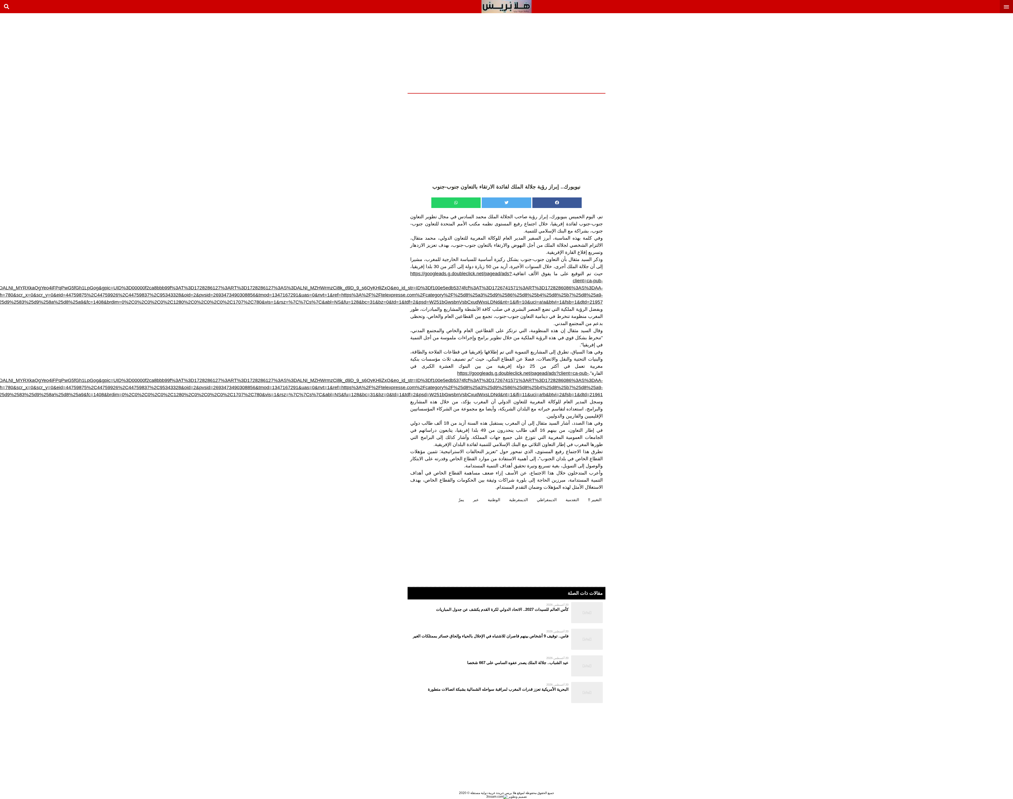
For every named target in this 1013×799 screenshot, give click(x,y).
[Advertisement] (973, 52)
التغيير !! (594, 499)
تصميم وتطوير (517, 796)
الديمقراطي (547, 499)
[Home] (506, 6)
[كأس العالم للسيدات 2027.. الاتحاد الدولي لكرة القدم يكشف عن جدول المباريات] (506, 612)
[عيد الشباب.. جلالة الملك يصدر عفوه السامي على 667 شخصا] (506, 666)
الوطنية (494, 499)
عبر (476, 499)
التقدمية (572, 499)
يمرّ (461, 499)
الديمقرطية (518, 499)
